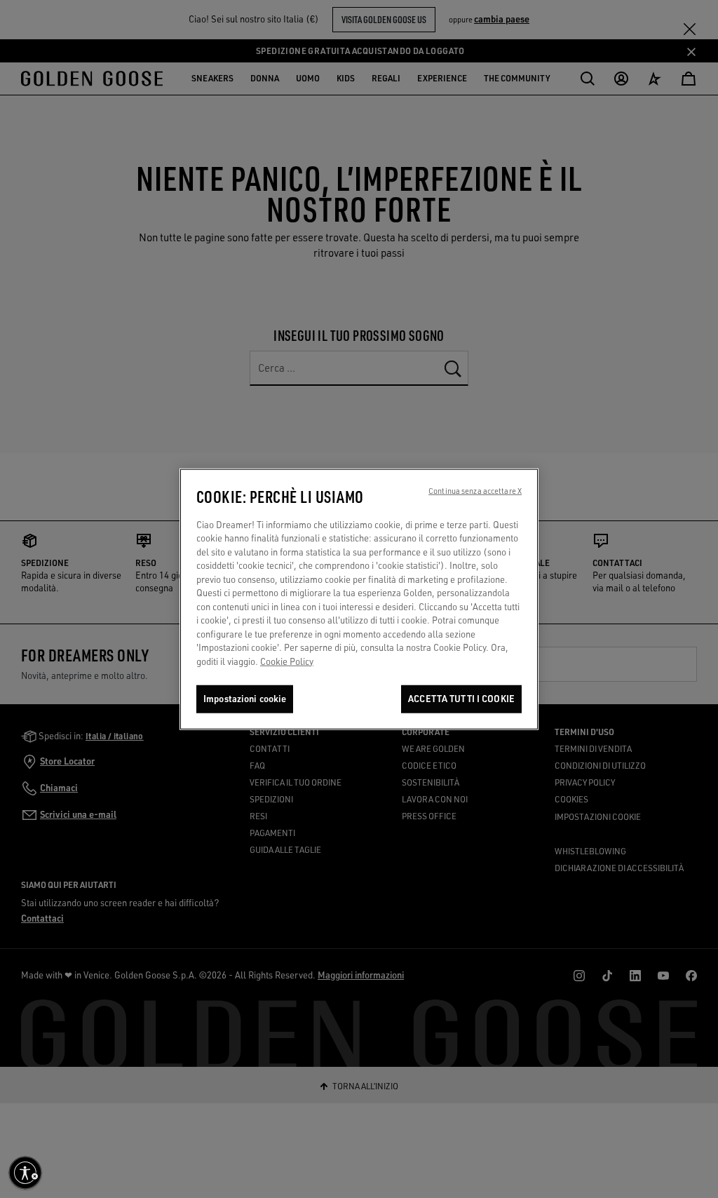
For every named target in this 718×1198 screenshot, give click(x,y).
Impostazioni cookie (244, 698)
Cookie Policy (286, 661)
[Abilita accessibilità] (25, 1173)
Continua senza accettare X (475, 490)
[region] (359, 598)
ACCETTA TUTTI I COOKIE (461, 698)
